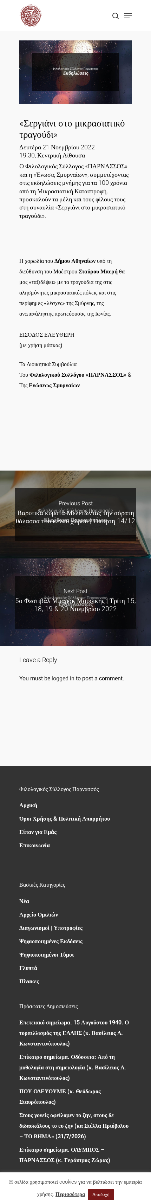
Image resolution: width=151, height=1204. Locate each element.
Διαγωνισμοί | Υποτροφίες (51, 928)
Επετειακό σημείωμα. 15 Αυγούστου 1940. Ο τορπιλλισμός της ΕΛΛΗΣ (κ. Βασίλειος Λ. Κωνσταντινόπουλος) (74, 1033)
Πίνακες (29, 981)
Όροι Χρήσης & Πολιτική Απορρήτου (64, 818)
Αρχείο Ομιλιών (38, 914)
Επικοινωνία (34, 845)
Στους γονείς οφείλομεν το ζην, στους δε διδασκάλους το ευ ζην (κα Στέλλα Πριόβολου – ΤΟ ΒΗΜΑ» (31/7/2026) (74, 1126)
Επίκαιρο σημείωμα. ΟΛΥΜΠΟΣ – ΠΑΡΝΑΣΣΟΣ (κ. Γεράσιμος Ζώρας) (64, 1155)
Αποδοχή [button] (101, 1194)
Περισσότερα (70, 1194)
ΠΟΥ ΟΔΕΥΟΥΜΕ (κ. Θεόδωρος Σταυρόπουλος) (60, 1096)
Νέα (24, 901)
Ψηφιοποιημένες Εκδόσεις (51, 941)
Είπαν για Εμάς (38, 832)
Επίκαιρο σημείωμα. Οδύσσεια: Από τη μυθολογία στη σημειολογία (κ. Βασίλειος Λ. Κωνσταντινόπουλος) (72, 1067)
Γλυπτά (28, 968)
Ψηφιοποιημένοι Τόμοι (46, 954)
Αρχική (28, 805)
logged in (63, 678)
